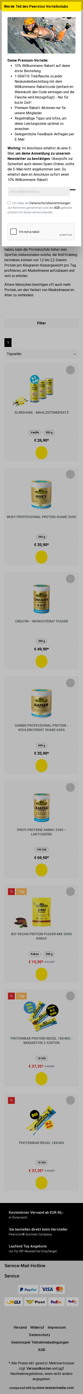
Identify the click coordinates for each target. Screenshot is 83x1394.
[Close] (77, 6)
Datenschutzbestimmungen (50, 203)
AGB (57, 207)
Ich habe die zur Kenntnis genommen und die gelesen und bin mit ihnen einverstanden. (40, 207)
